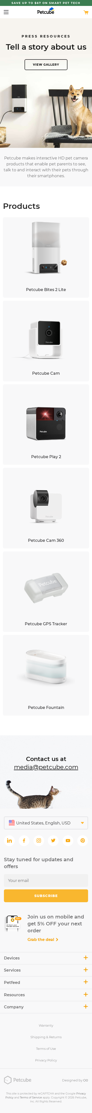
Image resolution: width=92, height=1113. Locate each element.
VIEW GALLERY (46, 64)
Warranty (46, 1025)
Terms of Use (46, 1049)
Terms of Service (31, 1097)
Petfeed (12, 982)
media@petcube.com (46, 767)
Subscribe (46, 896)
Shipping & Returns (46, 1037)
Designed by (75, 1080)
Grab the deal (41, 939)
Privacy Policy (46, 1060)
